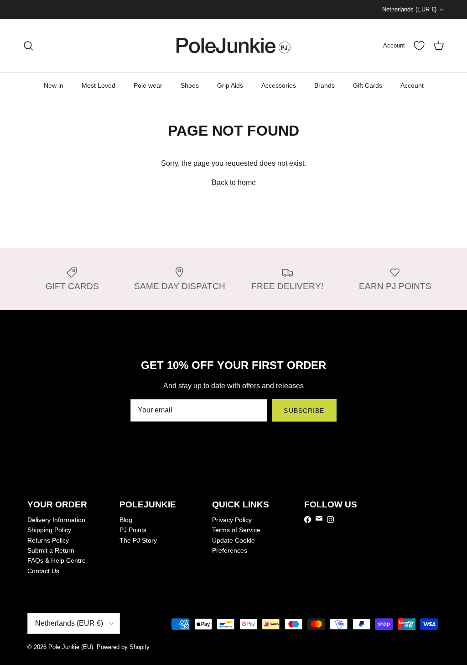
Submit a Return (50, 550)
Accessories (278, 85)
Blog (125, 519)
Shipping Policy (49, 529)
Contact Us (43, 571)
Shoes (190, 85)
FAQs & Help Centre (56, 560)
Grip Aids (230, 85)
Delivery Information (56, 519)
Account (412, 85)
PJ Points (132, 529)
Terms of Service (236, 529)
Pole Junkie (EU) (70, 647)
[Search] (28, 45)
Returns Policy (48, 540)
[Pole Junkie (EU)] (233, 45)
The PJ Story (138, 540)
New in (53, 85)
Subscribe (304, 410)
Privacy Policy (232, 519)
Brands (324, 85)
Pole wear (148, 85)
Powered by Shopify (123, 647)
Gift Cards (367, 85)
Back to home (234, 182)
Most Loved (98, 85)
